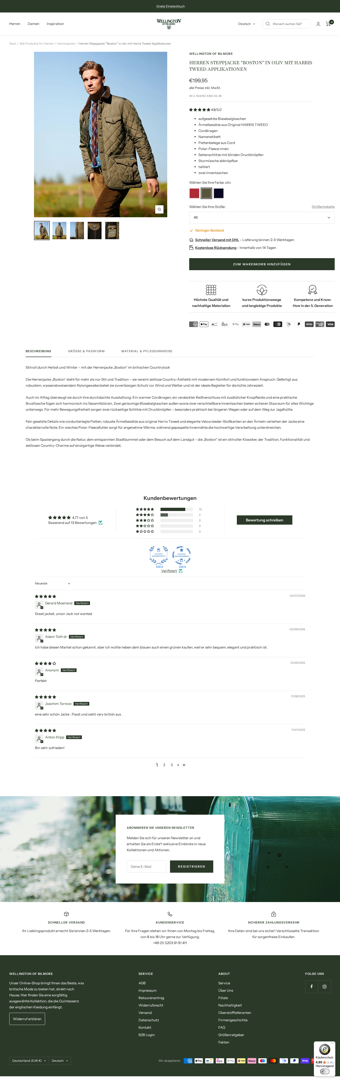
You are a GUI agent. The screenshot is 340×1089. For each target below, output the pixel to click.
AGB (142, 983)
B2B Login (147, 1035)
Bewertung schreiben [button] (264, 520)
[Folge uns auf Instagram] (324, 986)
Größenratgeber (231, 1035)
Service (224, 983)
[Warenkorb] (328, 23)
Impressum (148, 990)
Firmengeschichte (232, 1020)
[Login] (318, 24)
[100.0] (158, 555)
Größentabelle (323, 207)
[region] (170, 928)
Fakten (223, 1042)
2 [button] (164, 765)
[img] (45, 596)
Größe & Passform (86, 351)
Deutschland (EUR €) (27, 1060)
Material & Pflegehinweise (147, 351)
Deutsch (244, 24)
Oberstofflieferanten (234, 1012)
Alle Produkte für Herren (36, 43)
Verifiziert (169, 571)
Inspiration (55, 23)
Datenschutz (149, 1020)
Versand (145, 1012)
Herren (14, 23)
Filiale (223, 998)
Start (12, 43)
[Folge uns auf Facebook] (311, 986)
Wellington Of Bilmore (211, 53)
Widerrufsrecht (151, 1005)
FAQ (221, 1027)
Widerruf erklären (27, 1019)
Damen (33, 23)
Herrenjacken (66, 43)
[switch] (324, 1071)
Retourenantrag (151, 998)
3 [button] (172, 765)
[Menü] (332, 1044)
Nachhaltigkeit (230, 1005)
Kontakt (145, 1027)
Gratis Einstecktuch (170, 6)
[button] (200, 109)
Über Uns (225, 990)
